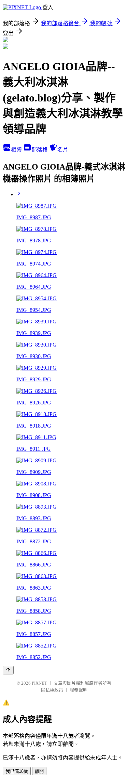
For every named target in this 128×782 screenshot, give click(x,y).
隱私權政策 (52, 689)
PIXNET (39, 683)
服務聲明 (78, 689)
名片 (62, 150)
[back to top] (8, 670)
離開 (39, 771)
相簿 (17, 150)
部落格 (40, 150)
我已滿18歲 (16, 771)
